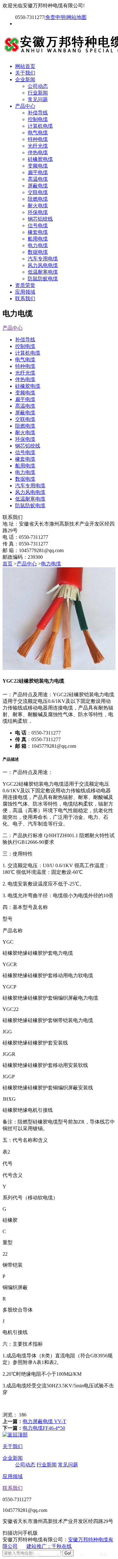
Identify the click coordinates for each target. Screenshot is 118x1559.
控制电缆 (38, 119)
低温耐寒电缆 (43, 272)
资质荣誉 (25, 285)
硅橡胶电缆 (40, 159)
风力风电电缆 (43, 265)
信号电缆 (38, 225)
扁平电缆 (38, 172)
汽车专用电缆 (43, 258)
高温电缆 (38, 179)
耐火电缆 (38, 205)
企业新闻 (25, 79)
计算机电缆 (40, 126)
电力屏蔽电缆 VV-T (44, 1421)
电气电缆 (38, 132)
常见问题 (38, 99)
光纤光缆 (38, 146)
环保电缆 (38, 212)
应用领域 (25, 292)
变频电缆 (38, 165)
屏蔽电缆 (38, 185)
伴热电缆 (38, 152)
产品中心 (25, 106)
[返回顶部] (15, 1434)
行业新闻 (38, 92)
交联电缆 (38, 192)
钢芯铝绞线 (40, 219)
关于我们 (25, 73)
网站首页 (25, 66)
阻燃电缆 (38, 199)
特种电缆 (38, 139)
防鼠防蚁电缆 (43, 278)
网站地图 (76, 17)
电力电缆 (38, 245)
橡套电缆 (38, 232)
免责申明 (55, 17)
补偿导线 (38, 112)
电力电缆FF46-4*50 (44, 1428)
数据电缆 (38, 252)
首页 (8, 563)
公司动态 (38, 86)
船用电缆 (38, 238)
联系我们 (25, 298)
